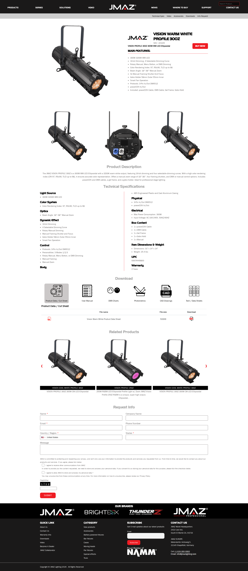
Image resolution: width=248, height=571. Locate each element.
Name (44, 413)
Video (91, 7)
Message (44, 442)
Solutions (65, 7)
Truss (86, 558)
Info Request (202, 16)
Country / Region (49, 433)
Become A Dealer (47, 546)
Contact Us (232, 7)
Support (206, 7)
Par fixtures (88, 550)
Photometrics (140, 300)
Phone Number (133, 423)
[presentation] (42, 365)
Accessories (178, 16)
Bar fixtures (88, 538)
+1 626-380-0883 (182, 551)
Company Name (133, 413)
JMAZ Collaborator (47, 550)
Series (39, 7)
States (130, 433)
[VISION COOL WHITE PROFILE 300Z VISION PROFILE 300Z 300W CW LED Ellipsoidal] (67, 361)
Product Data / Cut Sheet (56, 300)
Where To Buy (180, 7)
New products (89, 527)
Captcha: (44, 480)
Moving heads (89, 546)
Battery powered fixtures (94, 534)
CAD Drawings (166, 300)
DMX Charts (114, 300)
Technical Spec (158, 16)
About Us (43, 527)
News (154, 7)
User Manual (87, 300)
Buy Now (200, 46)
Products (12, 7)
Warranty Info (45, 534)
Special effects (90, 554)
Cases (86, 542)
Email (44, 423)
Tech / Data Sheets (194, 300)
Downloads (190, 16)
